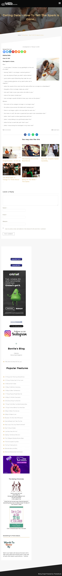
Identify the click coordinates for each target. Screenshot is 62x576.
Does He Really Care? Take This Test (13, 421)
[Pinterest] (13, 51)
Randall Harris (56, 129)
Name (5, 208)
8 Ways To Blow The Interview (12, 411)
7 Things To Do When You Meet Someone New (16, 404)
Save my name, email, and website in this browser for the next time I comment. (25, 228)
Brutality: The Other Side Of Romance (14, 417)
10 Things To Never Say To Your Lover (14, 380)
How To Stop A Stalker (10, 428)
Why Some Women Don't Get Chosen (14, 452)
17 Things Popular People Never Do (13, 394)
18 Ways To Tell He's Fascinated (12, 397)
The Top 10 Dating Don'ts (11, 445)
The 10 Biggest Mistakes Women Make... (14, 438)
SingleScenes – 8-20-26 (11, 161)
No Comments (7, 129)
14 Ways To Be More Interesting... (13, 387)
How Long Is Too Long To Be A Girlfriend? (15, 424)
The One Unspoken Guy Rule (12, 441)
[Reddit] (16, 51)
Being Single (42, 574)
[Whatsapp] (22, 51)
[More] (25, 51)
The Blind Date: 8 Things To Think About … (11, 179)
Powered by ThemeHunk (53, 574)
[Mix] (19, 51)
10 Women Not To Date (10, 383)
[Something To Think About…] (9, 550)
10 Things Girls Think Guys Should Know (15, 377)
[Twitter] (7, 51)
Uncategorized (26, 46)
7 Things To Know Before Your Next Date (15, 407)
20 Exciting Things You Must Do (12, 400)
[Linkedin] (10, 51)
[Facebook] (4, 51)
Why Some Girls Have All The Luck (13, 361)
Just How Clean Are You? (11, 431)
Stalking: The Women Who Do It (12, 434)
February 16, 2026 (35, 46)
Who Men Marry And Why (11, 448)
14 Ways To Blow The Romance (12, 390)
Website (5, 221)
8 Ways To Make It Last (10, 414)
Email (5, 214)
